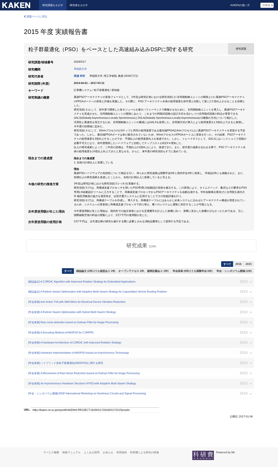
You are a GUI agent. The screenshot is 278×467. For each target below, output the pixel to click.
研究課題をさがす (52, 5)
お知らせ (108, 452)
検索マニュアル (71, 452)
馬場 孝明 (79, 75)
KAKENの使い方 (240, 5)
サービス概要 (51, 452)
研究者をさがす (79, 5)
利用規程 (121, 452)
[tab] (141, 245)
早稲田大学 (80, 68)
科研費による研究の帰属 (144, 452)
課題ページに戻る (36, 16)
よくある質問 (91, 452)
